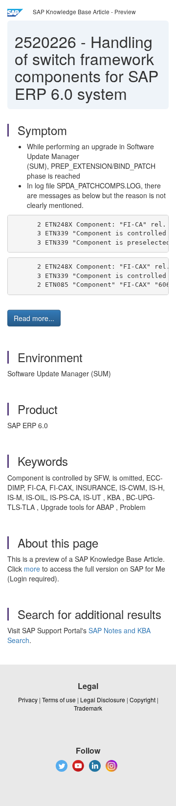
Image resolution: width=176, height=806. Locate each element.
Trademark (88, 708)
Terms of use (59, 699)
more (32, 569)
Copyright (142, 699)
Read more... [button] (34, 318)
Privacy (28, 699)
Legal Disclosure (102, 699)
